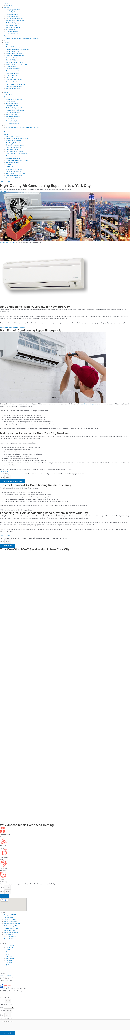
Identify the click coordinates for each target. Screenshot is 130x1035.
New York (9, 963)
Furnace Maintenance (12, 34)
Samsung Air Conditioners (14, 86)
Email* (2, 1015)
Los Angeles (10, 945)
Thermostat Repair (12, 25)
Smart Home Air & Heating (88, 404)
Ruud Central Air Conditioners (15, 84)
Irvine (8, 954)
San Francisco (10, 958)
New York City (9, 242)
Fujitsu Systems (11, 66)
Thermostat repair (9, 930)
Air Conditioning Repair (13, 23)
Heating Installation (12, 14)
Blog (5, 36)
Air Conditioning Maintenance (15, 21)
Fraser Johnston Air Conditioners (16, 64)
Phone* (2, 1011)
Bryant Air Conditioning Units (15, 55)
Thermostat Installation (13, 27)
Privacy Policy (4, 993)
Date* (2, 1004)
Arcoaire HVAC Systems (13, 51)
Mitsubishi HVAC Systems (14, 80)
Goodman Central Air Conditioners (17, 71)
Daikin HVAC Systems (13, 60)
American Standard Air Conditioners (17, 49)
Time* (2, 1007)
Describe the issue (6, 1018)
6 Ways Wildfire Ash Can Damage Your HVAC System (22, 38)
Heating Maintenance (12, 16)
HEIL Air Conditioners (12, 73)
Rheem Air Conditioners (13, 82)
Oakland (8, 965)
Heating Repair (10, 12)
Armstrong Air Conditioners (14, 53)
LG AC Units (9, 77)
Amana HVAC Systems (13, 47)
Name (2, 887)
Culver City (9, 947)
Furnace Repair (10, 29)
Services (6, 7)
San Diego (9, 960)
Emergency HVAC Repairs (14, 10)
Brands (6, 45)
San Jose (9, 956)
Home (6, 3)
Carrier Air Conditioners (13, 58)
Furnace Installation (12, 31)
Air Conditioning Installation (14, 18)
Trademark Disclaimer (17, 993)
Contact (6, 42)
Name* (2, 1001)
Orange (8, 950)
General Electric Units (13, 69)
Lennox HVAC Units (12, 75)
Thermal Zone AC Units (13, 88)
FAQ (5, 40)
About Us (9, 5)
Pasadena (9, 952)
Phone (2, 477)
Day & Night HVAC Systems (14, 62)
